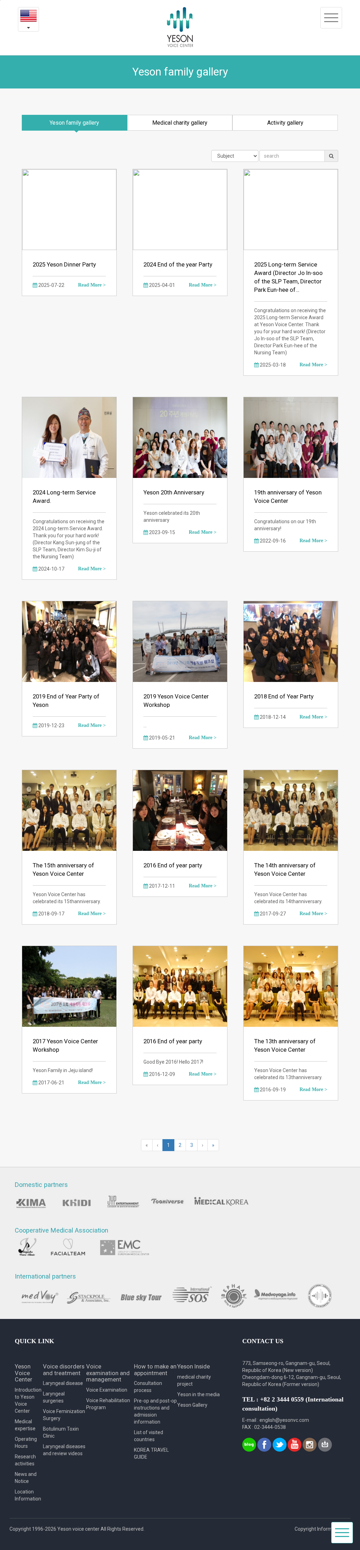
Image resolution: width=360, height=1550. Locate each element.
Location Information (28, 1495)
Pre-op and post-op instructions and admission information (155, 1411)
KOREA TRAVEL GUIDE (151, 1453)
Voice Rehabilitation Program (108, 1404)
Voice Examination (106, 1390)
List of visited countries (148, 1436)
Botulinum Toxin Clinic (61, 1432)
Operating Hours (26, 1442)
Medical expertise (25, 1425)
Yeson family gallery (74, 122)
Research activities (25, 1460)
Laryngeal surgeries (54, 1397)
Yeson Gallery (192, 1405)
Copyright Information (319, 1529)
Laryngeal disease (63, 1383)
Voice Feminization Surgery (64, 1414)
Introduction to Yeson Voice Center (28, 1400)
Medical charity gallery (179, 122)
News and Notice (26, 1477)
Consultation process (148, 1386)
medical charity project (194, 1380)
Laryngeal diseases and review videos (64, 1450)
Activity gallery (285, 122)
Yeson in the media (198, 1394)
